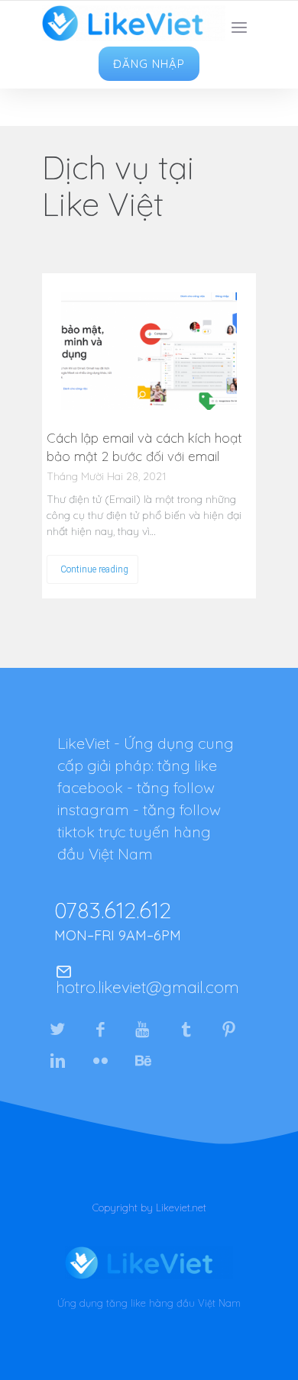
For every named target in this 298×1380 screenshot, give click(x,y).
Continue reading (94, 569)
